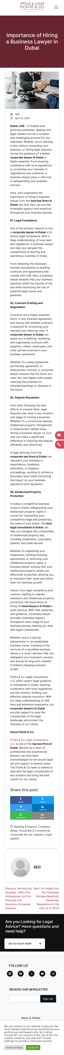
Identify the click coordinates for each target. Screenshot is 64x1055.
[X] (31, 974)
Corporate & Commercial (34, 830)
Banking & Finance (25, 826)
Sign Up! (48, 999)
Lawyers (38, 834)
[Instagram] (53, 974)
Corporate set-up (21, 834)
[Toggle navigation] (56, 7)
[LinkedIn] (10, 974)
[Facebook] (21, 974)
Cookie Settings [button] (14, 1047)
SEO (17, 114)
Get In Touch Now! (20, 943)
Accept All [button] (33, 1047)
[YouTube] (42, 974)
